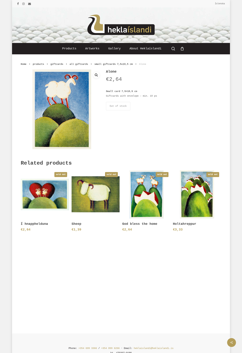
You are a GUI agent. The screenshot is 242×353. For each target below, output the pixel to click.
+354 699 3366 (87, 348)
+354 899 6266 (110, 348)
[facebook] (18, 3)
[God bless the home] (146, 194)
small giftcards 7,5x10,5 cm (113, 64)
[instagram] (23, 3)
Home (23, 64)
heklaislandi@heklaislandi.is (153, 348)
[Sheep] (96, 194)
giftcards (56, 64)
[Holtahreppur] (197, 194)
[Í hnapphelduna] (45, 194)
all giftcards (79, 64)
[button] (96, 75)
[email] (29, 3)
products (38, 64)
